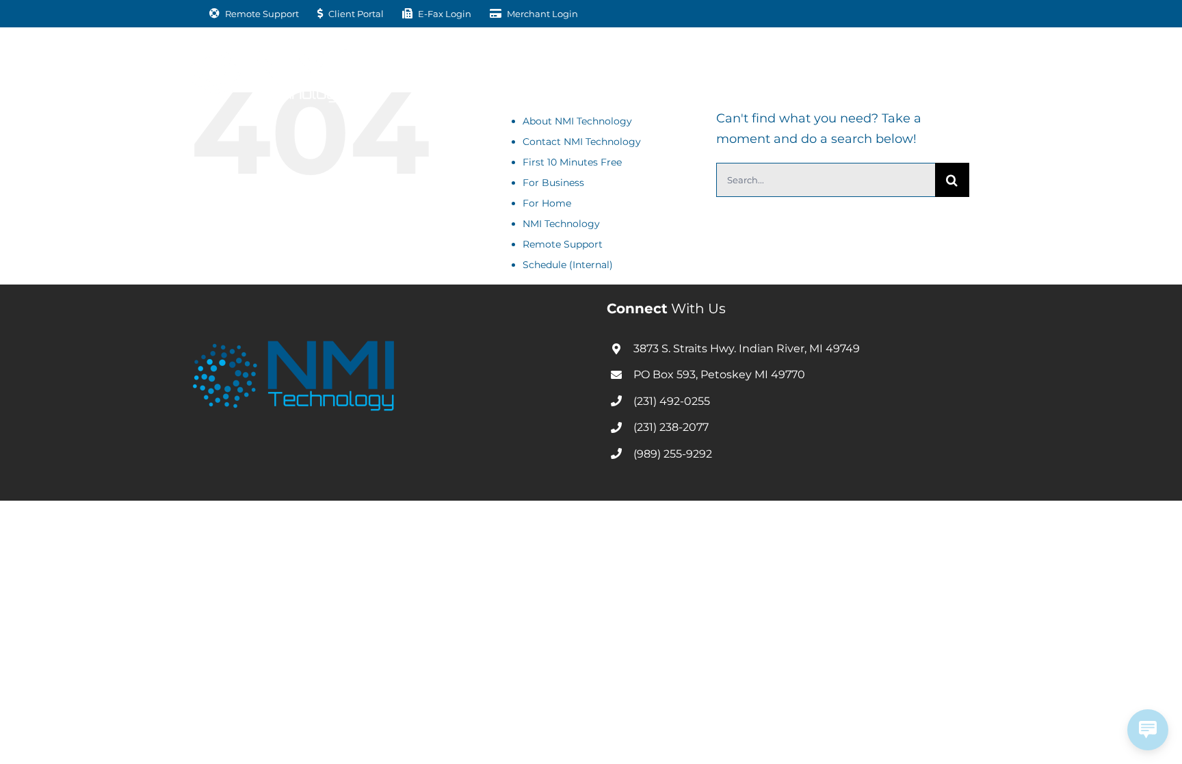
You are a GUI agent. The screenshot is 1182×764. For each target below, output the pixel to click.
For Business (553, 182)
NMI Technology (561, 224)
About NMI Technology (577, 121)
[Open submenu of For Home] (588, 72)
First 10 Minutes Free (572, 162)
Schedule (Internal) (568, 265)
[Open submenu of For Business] (484, 72)
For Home (547, 203)
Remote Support (563, 244)
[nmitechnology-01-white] (269, 54)
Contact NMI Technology (582, 141)
